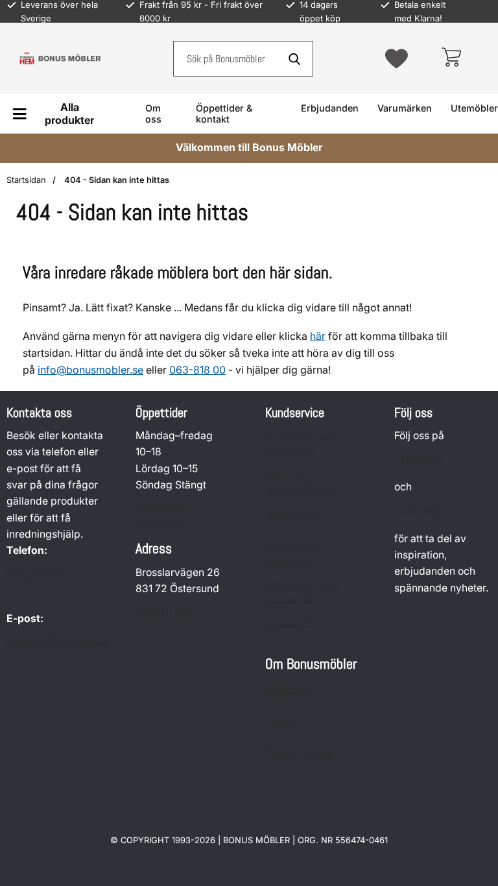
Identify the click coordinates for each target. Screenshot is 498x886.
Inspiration (290, 690)
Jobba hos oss (299, 753)
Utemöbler (474, 108)
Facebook (418, 458)
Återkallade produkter (292, 553)
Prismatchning (299, 623)
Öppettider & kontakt (224, 113)
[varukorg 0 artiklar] (451, 58)
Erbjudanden (330, 108)
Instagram (418, 510)
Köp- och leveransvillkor (300, 483)
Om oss (153, 113)
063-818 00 (34, 574)
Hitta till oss (163, 612)
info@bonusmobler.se (90, 369)
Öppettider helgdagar (161, 515)
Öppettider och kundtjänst (301, 444)
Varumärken (404, 108)
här (318, 335)
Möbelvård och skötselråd (301, 592)
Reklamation (294, 515)
